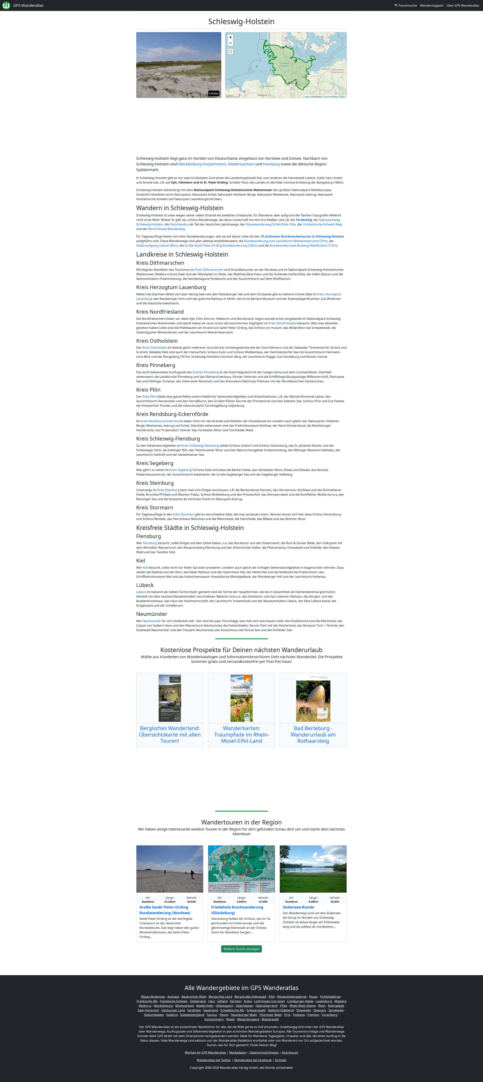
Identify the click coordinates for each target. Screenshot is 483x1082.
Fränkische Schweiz (174, 1001)
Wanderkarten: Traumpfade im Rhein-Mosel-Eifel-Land (241, 734)
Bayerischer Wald (194, 997)
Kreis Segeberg (180, 470)
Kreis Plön (149, 396)
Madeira (340, 1001)
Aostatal (173, 997)
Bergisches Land (220, 997)
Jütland (223, 1001)
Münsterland (184, 1006)
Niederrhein (204, 1006)
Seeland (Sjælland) (281, 1010)
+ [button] (230, 37)
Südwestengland (192, 1015)
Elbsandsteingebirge (292, 997)
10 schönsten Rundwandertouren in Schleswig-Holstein (302, 236)
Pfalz (283, 1006)
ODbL (342, 96)
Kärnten (236, 1001)
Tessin (223, 1015)
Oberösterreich (267, 1006)
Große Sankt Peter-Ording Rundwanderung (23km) (221, 245)
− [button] (230, 43)
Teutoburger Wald (244, 1015)
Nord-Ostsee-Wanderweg (166, 229)
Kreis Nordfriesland (283, 323)
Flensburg (150, 543)
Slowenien (303, 1010)
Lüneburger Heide (300, 1001)
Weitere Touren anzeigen (241, 949)
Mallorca (145, 1006)
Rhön (322, 1006)
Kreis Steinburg (168, 490)
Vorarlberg (329, 1015)
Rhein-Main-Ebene (303, 1006)
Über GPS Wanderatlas (463, 5)
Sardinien (194, 1010)
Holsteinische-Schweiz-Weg (322, 224)
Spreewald (336, 1010)
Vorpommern (214, 1019)
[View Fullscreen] (230, 51)
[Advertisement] (241, 127)
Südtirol (172, 1015)
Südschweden (154, 1015)
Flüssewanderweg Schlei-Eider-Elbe (271, 224)
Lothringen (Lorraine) (269, 1001)
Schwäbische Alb (232, 1010)
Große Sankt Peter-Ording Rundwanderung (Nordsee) (164, 910)
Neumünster (152, 621)
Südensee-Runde (298, 907)
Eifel (272, 997)
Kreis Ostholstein (154, 347)
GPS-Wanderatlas (28, 5)
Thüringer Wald (270, 1015)
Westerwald (270, 1019)
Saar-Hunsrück (148, 1010)
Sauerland (210, 1010)
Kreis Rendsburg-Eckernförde (162, 421)
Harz (211, 1001)
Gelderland (198, 1001)
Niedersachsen (241, 164)
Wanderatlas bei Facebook (253, 1060)
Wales (230, 1019)
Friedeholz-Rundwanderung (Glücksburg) (237, 910)
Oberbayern (224, 1006)
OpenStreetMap (331, 96)
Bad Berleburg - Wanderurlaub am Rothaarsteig (313, 734)
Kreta (248, 1001)
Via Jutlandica (179, 224)
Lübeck (141, 592)
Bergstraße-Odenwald (250, 997)
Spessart (320, 1010)
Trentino (313, 1015)
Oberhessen (244, 1006)
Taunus (212, 1015)
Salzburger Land (173, 1010)
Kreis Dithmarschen (209, 270)
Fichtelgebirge (330, 997)
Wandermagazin (432, 5)
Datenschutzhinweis (264, 1052)
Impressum (290, 1052)
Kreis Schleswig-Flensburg (200, 445)
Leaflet (306, 96)
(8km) (174, 245)
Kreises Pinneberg (206, 372)
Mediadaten (237, 1052)
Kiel (145, 567)
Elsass (313, 997)
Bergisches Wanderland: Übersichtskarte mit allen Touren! (170, 734)
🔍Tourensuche (406, 5)
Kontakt (280, 1060)
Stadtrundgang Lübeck (153, 245)
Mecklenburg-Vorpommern (202, 164)
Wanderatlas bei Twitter (214, 1060)
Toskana (299, 1015)
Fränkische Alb (147, 1001)
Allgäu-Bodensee (153, 997)
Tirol (287, 1015)
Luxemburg (324, 1001)
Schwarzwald (256, 1010)
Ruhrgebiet (336, 1006)
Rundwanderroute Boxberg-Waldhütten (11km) (303, 245)
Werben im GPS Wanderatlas (205, 1052)
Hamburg (271, 164)
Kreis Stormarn (184, 514)
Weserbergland (248, 1019)
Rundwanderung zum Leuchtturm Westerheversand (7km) (286, 241)
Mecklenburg (163, 1006)
